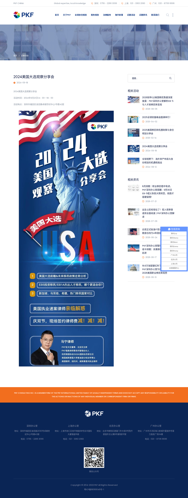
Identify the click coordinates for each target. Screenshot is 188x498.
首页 (57, 14)
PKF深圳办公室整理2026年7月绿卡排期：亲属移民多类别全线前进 (157, 249)
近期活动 (131, 14)
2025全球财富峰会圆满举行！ (157, 117)
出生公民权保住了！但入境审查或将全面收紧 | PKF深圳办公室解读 (158, 213)
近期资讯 (143, 14)
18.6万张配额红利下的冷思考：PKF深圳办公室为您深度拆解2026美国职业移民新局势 (157, 269)
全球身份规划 (81, 14)
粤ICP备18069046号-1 (94, 489)
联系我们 (155, 14)
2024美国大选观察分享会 (154, 146)
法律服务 (107, 14)
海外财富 (119, 14)
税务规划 (95, 14)
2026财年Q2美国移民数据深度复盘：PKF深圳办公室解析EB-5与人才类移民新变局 (157, 101)
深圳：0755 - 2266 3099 (105, 3)
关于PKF (67, 14)
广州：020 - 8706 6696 (163, 3)
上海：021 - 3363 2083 (134, 3)
